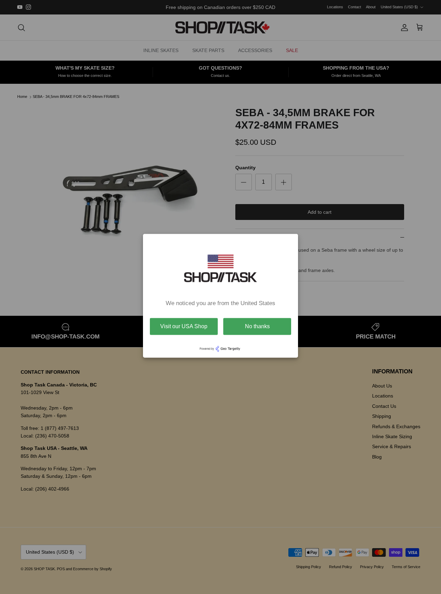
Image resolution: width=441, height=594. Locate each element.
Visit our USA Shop (183, 326)
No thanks (257, 326)
